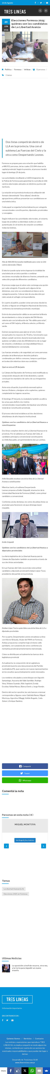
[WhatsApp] (32, 1070)
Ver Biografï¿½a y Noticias (25, 840)
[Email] (39, 1070)
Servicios (28, 1038)
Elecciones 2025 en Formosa (15, 894)
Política (8, 69)
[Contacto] (47, 2)
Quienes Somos (13, 1038)
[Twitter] (42, 2)
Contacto (39, 1038)
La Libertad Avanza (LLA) (14, 889)
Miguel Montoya (25, 824)
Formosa (17, 69)
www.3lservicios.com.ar (25, 1062)
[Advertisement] (25, 110)
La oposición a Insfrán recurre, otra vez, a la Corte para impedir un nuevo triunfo (30, 968)
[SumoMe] (46, 1070)
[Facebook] (36, 2)
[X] (25, 1070)
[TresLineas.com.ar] (15, 10)
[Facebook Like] (17, 1070)
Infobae (27, 69)
